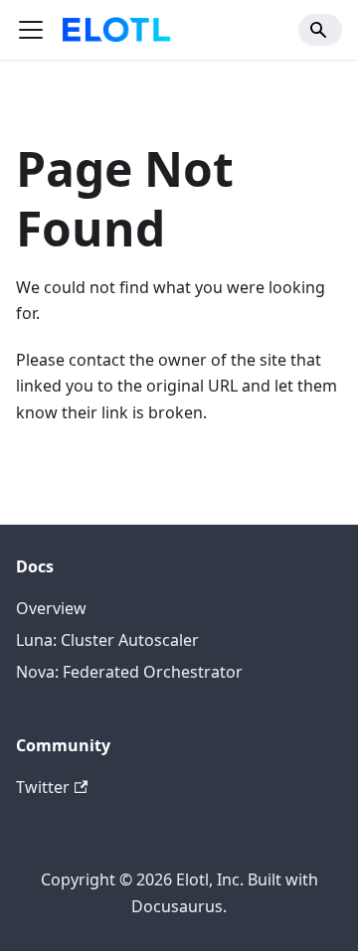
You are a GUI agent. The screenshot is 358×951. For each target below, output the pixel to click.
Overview (51, 608)
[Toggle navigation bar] (31, 30)
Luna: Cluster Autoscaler (107, 640)
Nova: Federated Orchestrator (129, 672)
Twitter (43, 787)
